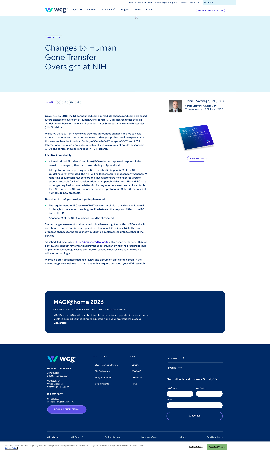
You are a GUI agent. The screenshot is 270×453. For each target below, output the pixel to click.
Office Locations (55, 384)
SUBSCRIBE (195, 416)
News (134, 384)
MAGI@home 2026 (78, 302)
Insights (173, 359)
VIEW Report (197, 159)
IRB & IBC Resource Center (141, 3)
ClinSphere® (77, 437)
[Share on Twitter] (58, 102)
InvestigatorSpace (149, 437)
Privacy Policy (11, 448)
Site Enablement (102, 371)
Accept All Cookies (217, 447)
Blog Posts (53, 37)
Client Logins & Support (166, 3)
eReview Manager (112, 437)
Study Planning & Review (106, 365)
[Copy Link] (78, 102)
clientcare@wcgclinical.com (60, 402)
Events (138, 10)
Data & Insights (102, 384)
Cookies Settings (196, 447)
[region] (135, 447)
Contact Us (194, 3)
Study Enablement (103, 378)
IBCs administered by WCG (92, 242)
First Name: (171, 388)
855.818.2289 (53, 399)
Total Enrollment (215, 437)
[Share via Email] (71, 102)
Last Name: (201, 388)
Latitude (182, 437)
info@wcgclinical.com (57, 376)
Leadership (137, 378)
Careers (183, 3)
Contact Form (53, 381)
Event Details (60, 323)
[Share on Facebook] (65, 102)
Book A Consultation (66, 409)
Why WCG (76, 10)
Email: (169, 400)
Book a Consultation (210, 11)
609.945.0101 (53, 373)
